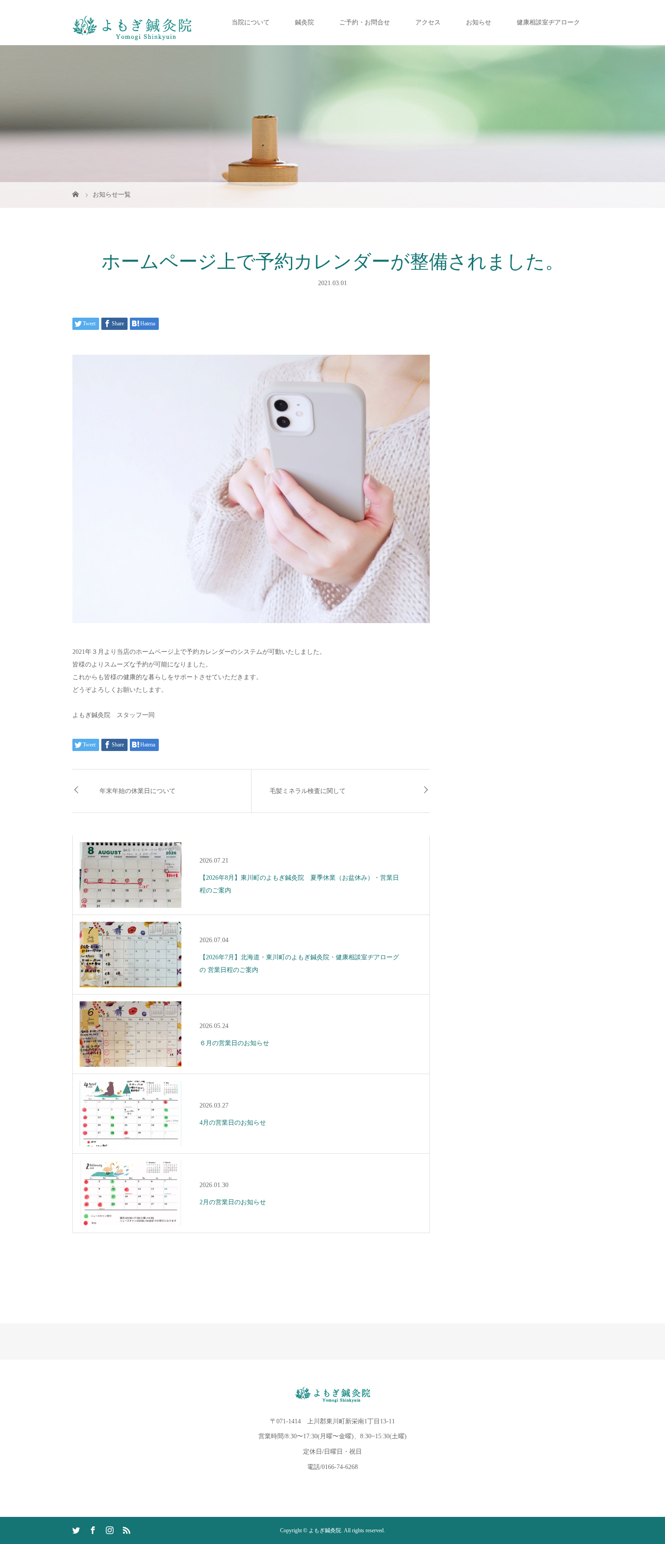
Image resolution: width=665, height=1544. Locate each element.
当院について (251, 22)
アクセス (428, 22)
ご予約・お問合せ (364, 22)
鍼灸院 (304, 22)
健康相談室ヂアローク (548, 22)
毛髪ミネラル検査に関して (308, 791)
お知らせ (478, 22)
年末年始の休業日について (138, 791)
